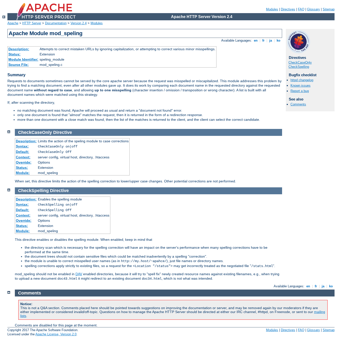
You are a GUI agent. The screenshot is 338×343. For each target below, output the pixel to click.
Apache (12, 23)
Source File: (18, 65)
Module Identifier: (23, 59)
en (256, 40)
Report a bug (299, 91)
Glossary (313, 9)
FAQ (301, 9)
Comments (298, 104)
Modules (272, 9)
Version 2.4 (79, 23)
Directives (288, 9)
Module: (23, 173)
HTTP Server (31, 23)
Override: (23, 162)
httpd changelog (301, 80)
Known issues (300, 85)
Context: (23, 157)
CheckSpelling (299, 67)
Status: (14, 54)
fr (263, 40)
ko (278, 40)
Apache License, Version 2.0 (55, 334)
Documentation (56, 23)
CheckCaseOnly (300, 62)
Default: (22, 152)
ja (270, 40)
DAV (78, 274)
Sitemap (329, 9)
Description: (18, 49)
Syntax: (22, 146)
